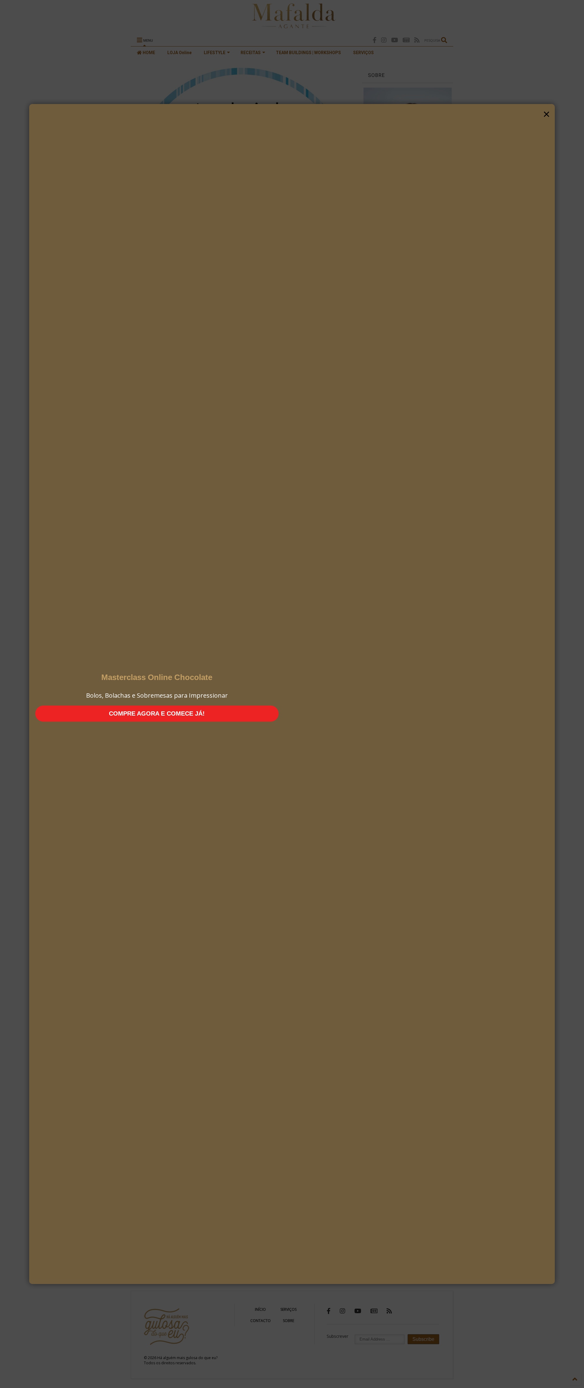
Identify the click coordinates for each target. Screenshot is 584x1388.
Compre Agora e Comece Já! (157, 713)
